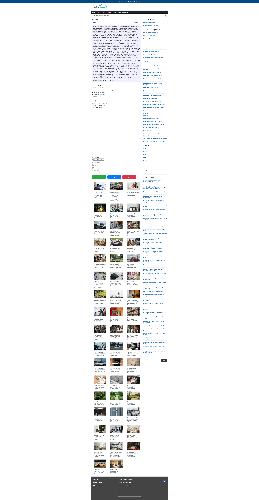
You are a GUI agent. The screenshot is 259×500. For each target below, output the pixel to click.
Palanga (145, 170)
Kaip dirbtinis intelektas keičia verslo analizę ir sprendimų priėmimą (99, 319)
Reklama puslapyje (97, 482)
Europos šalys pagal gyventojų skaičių (152, 101)
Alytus (144, 163)
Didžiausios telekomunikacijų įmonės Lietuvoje (154, 95)
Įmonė (94, 22)
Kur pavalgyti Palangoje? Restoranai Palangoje (154, 141)
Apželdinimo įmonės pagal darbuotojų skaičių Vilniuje (132, 403)
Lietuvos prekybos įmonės (149, 38)
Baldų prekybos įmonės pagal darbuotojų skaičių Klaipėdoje (115, 437)
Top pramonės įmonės (99, 177)
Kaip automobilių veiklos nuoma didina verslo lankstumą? (99, 354)
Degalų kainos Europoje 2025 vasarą (152, 48)
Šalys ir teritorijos (122, 488)
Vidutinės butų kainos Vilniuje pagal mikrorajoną (155, 138)
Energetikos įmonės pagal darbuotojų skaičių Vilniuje (115, 302)
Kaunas (145, 151)
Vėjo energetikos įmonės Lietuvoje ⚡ (152, 110)
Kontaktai (95, 479)
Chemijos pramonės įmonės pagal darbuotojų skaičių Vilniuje (132, 337)
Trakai (144, 173)
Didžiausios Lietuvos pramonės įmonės (152, 75)
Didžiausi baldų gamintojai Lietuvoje (152, 72)
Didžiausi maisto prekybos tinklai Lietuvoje (153, 104)
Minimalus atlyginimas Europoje (151, 51)
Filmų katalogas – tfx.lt (149, 22)
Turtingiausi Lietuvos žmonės (150, 42)
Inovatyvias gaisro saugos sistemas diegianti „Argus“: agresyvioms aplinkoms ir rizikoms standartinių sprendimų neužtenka (116, 196)
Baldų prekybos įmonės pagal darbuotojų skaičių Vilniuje (99, 454)
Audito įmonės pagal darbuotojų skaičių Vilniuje (99, 387)
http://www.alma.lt (101, 94)
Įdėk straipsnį (125, 12)
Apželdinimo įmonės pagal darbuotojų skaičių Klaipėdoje (99, 403)
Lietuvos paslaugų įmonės (149, 35)
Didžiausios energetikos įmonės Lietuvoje (153, 107)
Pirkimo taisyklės (97, 485)
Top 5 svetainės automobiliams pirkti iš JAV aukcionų (132, 354)
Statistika (100, 12)
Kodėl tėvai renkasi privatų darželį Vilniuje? (99, 250)
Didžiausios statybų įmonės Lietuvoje (152, 61)
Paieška (145, 358)
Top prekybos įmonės (129, 177)
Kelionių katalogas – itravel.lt (150, 25)
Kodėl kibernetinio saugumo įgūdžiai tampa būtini (132, 250)
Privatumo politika (97, 488)
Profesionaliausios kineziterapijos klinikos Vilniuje (115, 471)
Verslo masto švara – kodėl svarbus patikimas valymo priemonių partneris (116, 454)
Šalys (104, 12)
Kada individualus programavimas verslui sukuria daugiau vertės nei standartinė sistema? (100, 195)
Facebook (94, 96)
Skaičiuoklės (121, 495)
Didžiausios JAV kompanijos (124, 492)
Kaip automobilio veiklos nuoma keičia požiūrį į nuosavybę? (99, 370)
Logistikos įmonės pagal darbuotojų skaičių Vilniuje (99, 232)
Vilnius (144, 148)
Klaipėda (145, 154)
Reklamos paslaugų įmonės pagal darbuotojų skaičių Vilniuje (115, 215)
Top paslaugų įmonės (114, 177)
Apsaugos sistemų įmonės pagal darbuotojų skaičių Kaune (115, 419)
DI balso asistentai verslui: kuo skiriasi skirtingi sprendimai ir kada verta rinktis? (116, 283)
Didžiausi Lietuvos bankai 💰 (150, 98)
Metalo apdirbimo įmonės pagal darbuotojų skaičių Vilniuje (99, 215)
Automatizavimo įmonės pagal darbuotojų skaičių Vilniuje (132, 370)
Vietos (115, 12)
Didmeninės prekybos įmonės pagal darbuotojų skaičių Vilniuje (133, 319)
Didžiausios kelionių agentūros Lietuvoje (153, 121)
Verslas (93, 12)
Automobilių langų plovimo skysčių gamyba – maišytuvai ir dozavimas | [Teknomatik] (99, 284)
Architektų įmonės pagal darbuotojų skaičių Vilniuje (132, 387)
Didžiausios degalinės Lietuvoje (151, 118)
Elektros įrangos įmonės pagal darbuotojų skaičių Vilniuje (115, 319)
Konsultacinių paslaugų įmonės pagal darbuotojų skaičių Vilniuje (115, 233)
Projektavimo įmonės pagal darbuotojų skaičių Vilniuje (133, 194)
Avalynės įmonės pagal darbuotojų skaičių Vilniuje (115, 370)
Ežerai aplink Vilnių (147, 130)
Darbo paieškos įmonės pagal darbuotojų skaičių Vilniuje (99, 337)
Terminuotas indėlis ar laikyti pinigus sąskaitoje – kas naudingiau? (100, 266)
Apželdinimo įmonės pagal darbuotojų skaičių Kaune (116, 403)
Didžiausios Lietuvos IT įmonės (150, 87)
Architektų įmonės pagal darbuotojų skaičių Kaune (115, 387)
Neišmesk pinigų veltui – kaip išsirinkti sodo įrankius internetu (100, 302)
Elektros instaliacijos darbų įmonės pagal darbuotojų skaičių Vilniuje (132, 302)
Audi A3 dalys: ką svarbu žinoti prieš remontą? (115, 336)
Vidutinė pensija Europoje (149, 54)
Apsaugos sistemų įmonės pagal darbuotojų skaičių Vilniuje (99, 437)
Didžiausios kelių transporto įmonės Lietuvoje (154, 65)
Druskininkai (146, 167)
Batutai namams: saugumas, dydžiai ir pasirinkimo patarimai (116, 266)
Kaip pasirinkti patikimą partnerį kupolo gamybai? (131, 266)
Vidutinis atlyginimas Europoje (150, 45)
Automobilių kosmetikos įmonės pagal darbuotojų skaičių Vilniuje (99, 471)
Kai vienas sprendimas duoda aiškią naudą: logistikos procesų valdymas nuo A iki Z (133, 419)
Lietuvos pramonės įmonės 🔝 (150, 32)
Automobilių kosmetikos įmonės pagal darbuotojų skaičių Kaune (132, 454)
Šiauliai (145, 157)
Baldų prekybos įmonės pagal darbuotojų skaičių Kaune (132, 437)
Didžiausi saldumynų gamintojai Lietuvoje (153, 124)
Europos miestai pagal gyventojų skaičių (153, 127)
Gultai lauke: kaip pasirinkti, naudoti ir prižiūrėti (115, 250)
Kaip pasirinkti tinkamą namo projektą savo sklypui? (133, 283)
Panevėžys (145, 160)
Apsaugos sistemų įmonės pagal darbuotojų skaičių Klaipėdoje (99, 419)
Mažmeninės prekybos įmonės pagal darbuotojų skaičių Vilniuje (133, 233)
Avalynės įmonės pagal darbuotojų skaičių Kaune (115, 354)
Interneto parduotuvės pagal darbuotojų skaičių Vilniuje (133, 215)
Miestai (109, 12)
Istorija (119, 12)
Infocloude (138, 1)
